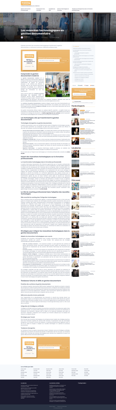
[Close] (80, 196)
